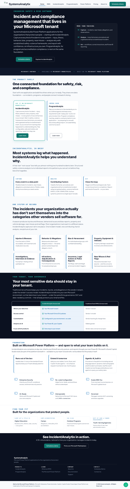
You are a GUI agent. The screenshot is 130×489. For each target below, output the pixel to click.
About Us (104, 4)
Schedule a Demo (118, 4)
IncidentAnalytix (58, 4)
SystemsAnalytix (19, 4)
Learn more (22, 135)
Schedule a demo (24, 59)
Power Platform (85, 4)
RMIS (48, 4)
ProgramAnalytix (72, 4)
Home (42, 4)
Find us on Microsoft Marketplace (75, 446)
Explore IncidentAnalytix (44, 59)
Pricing (95, 4)
